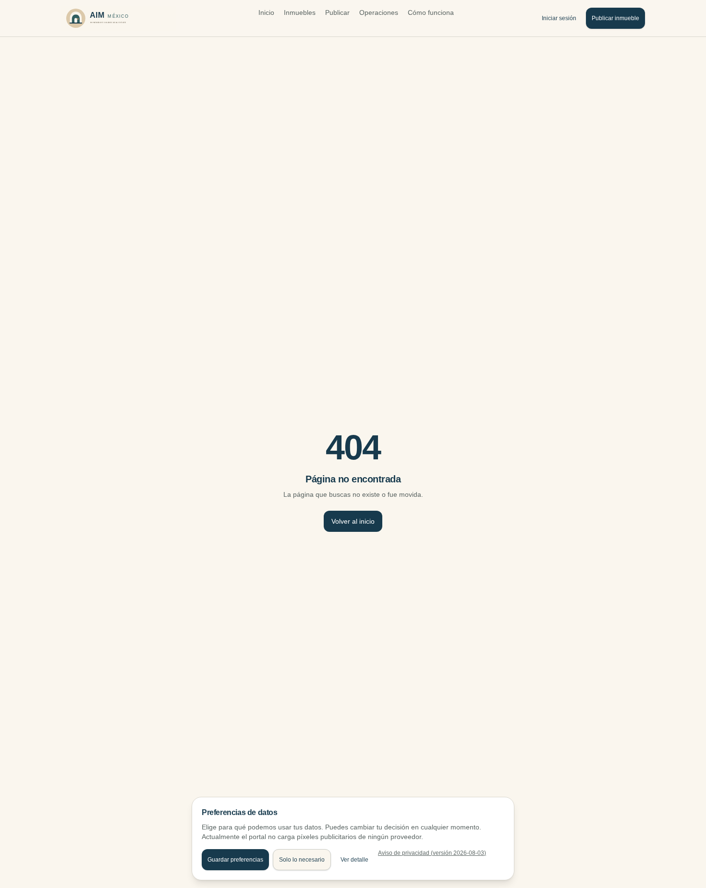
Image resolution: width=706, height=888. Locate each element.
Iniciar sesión (559, 18)
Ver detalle (354, 859)
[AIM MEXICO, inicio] (118, 18)
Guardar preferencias (235, 859)
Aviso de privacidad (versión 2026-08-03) (432, 853)
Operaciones (378, 12)
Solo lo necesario (302, 859)
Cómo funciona (431, 12)
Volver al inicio (353, 521)
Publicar (337, 12)
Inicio (266, 12)
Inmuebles (300, 12)
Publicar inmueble (615, 18)
